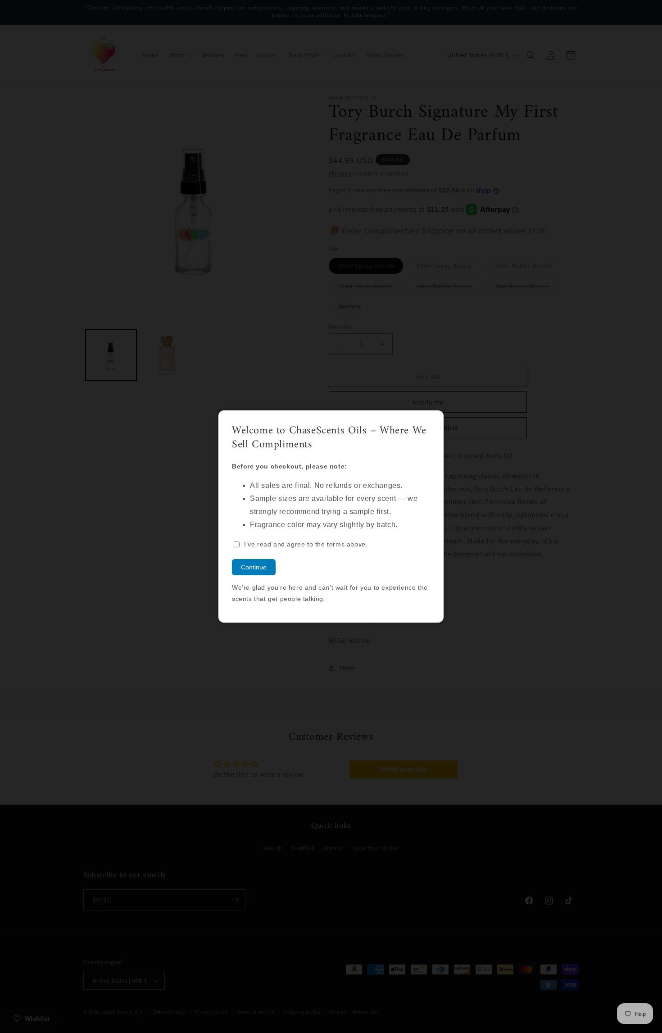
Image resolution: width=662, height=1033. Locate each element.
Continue (254, 567)
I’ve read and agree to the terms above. (305, 544)
